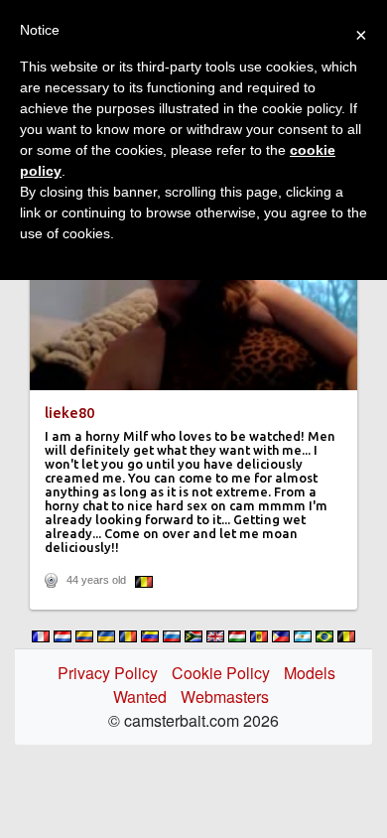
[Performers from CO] (84, 636)
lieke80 (69, 413)
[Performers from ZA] (193, 636)
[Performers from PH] (281, 636)
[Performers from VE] (150, 636)
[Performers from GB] (215, 636)
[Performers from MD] (259, 636)
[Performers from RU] (172, 636)
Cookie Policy (221, 672)
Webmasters (225, 696)
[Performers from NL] (62, 636)
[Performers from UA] (106, 636)
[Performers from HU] (237, 636)
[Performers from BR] (324, 636)
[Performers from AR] (303, 636)
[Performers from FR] (41, 636)
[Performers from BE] (346, 636)
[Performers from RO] (128, 636)
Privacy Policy (108, 672)
